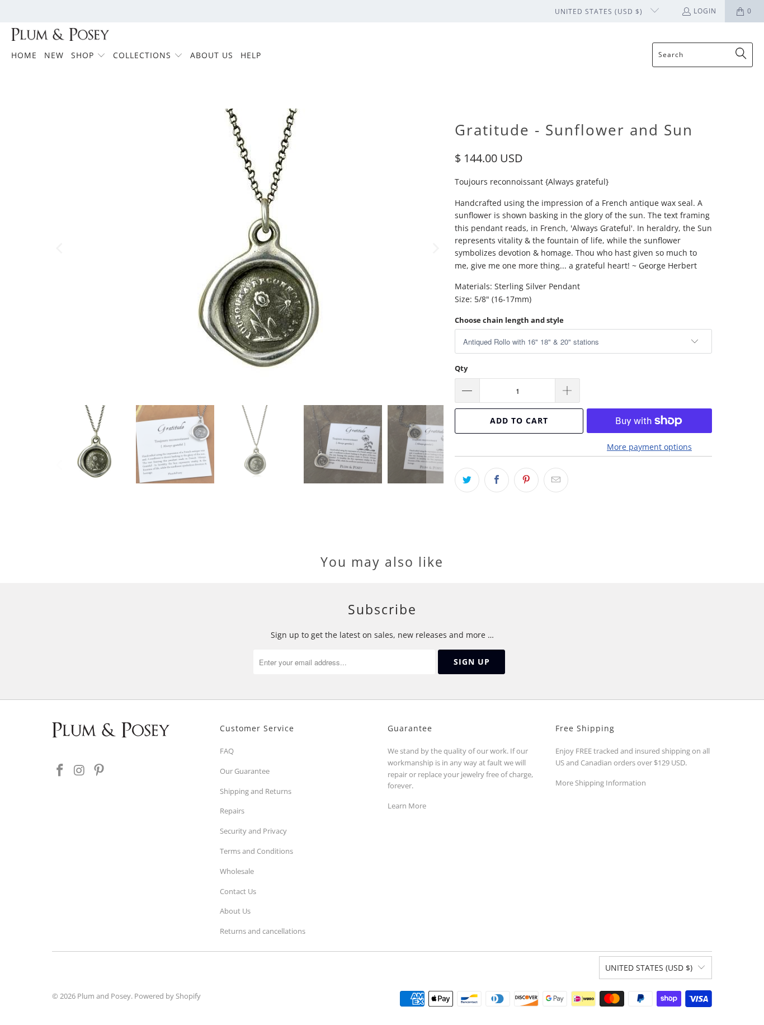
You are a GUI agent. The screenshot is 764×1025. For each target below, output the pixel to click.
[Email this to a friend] (556, 480)
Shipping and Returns (255, 791)
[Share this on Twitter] (467, 480)
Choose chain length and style (509, 320)
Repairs (232, 811)
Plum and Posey (104, 996)
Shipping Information (610, 783)
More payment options (649, 446)
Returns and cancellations (262, 931)
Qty (461, 368)
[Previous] (60, 248)
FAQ (227, 751)
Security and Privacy (253, 831)
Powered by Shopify (167, 996)
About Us (235, 911)
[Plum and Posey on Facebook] (60, 770)
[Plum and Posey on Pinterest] (99, 770)
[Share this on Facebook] (496, 480)
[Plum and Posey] (60, 35)
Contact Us (238, 891)
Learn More (407, 806)
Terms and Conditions (256, 851)
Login (705, 11)
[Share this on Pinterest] (526, 480)
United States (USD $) (600, 11)
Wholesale (237, 871)
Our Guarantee (245, 771)
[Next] (435, 248)
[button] (88, 56)
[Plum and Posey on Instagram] (80, 770)
